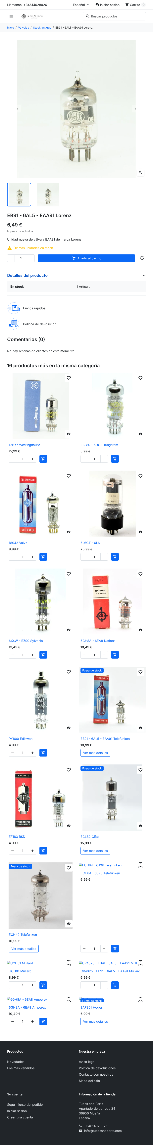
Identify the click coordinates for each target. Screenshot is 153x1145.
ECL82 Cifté (89, 837)
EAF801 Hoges (91, 1007)
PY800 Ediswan (20, 739)
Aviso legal (87, 1062)
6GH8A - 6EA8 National (98, 641)
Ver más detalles (95, 753)
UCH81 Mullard (20, 971)
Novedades (15, 1062)
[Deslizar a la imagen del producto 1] (19, 194)
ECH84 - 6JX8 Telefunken (100, 873)
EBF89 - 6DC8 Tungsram (99, 445)
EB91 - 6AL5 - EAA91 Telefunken (105, 739)
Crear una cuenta (20, 1117)
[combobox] (114, 16)
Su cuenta (15, 1094)
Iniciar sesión (17, 1111)
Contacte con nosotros (96, 1074)
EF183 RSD (17, 837)
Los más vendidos (20, 1068)
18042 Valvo (18, 543)
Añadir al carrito (86, 258)
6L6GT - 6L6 (90, 543)
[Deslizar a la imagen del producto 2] (48, 194)
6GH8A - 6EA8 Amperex (27, 1007)
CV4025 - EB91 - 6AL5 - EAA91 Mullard (110, 971)
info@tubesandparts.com (103, 1131)
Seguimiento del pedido (25, 1105)
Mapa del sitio (89, 1081)
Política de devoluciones (97, 1068)
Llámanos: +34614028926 (27, 5)
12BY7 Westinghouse (24, 445)
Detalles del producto (27, 275)
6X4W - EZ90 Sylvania (26, 641)
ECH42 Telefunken (23, 935)
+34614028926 (96, 1126)
